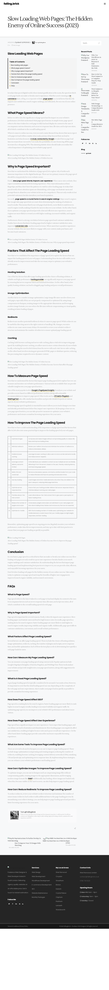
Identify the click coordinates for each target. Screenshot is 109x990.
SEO (33, 889)
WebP (30, 778)
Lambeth (59, 905)
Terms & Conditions (13, 926)
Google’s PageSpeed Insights (43, 390)
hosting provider (37, 279)
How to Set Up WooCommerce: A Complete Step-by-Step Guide (97, 78)
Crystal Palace (61, 893)
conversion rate (21, 226)
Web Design (36, 872)
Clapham (59, 897)
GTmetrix (57, 396)
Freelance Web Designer (79, 926)
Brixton (58, 885)
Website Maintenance (40, 893)
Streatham (60, 881)
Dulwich (58, 889)
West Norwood (61, 872)
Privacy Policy (24, 926)
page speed (48, 99)
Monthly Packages (38, 897)
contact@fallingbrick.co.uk (89, 877)
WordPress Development (41, 881)
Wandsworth (60, 910)
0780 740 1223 (85, 881)
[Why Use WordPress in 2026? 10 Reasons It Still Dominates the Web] (85, 58)
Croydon (59, 876)
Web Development (38, 876)
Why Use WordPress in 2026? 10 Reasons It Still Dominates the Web (96, 61)
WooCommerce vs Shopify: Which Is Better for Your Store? (96, 93)
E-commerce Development (42, 885)
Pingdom (65, 396)
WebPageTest (13, 399)
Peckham (59, 901)
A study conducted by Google (42, 139)
